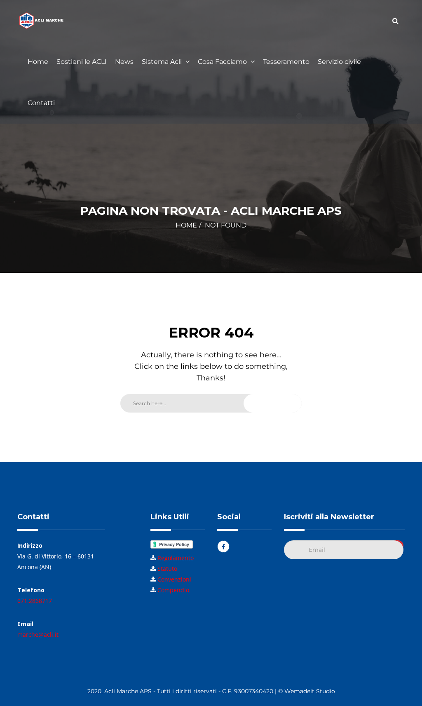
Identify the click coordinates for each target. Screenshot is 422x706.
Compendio (173, 590)
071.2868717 (34, 601)
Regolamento (175, 558)
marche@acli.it (38, 634)
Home (38, 62)
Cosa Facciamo (223, 62)
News (124, 62)
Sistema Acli (162, 62)
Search (275, 403)
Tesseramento (286, 62)
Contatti (41, 103)
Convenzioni (174, 579)
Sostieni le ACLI (81, 62)
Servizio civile (339, 62)
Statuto (167, 568)
